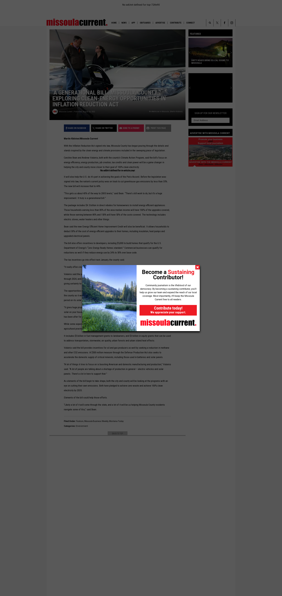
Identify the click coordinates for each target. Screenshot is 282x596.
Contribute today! (168, 310)
